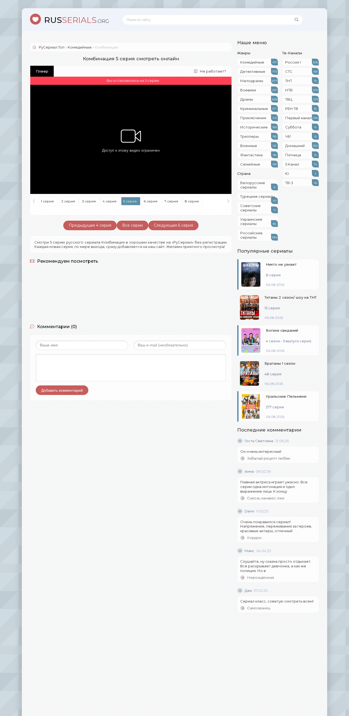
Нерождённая (260, 577)
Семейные (258, 164)
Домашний (301, 145)
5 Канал (301, 164)
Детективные (258, 71)
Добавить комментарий (62, 390)
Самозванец (258, 608)
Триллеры (258, 136)
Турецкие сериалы (258, 197)
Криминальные (258, 108)
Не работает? (213, 71)
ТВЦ (301, 99)
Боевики (258, 90)
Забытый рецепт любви (268, 458)
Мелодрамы (259, 81)
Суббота (300, 127)
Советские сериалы (258, 207)
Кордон (254, 538)
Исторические (258, 127)
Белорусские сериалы (257, 185)
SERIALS (76, 20)
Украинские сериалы (258, 221)
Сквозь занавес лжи (265, 498)
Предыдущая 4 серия (90, 225)
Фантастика (258, 155)
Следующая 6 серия (173, 225)
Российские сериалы (258, 235)
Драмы (258, 99)
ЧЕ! (300, 136)
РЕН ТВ (301, 108)
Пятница (301, 155)
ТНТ (301, 81)
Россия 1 (301, 62)
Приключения (258, 118)
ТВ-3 (301, 183)
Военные (258, 145)
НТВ (301, 90)
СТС (301, 71)
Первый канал (301, 118)
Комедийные (258, 62)
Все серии (132, 225)
